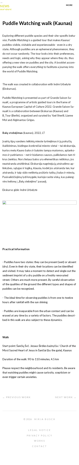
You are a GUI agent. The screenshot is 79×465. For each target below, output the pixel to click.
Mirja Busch (45, 419)
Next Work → (66, 397)
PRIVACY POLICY (39, 435)
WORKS (6, 10)
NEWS (4, 6)
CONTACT (39, 446)
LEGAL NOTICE (39, 430)
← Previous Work (16, 397)
